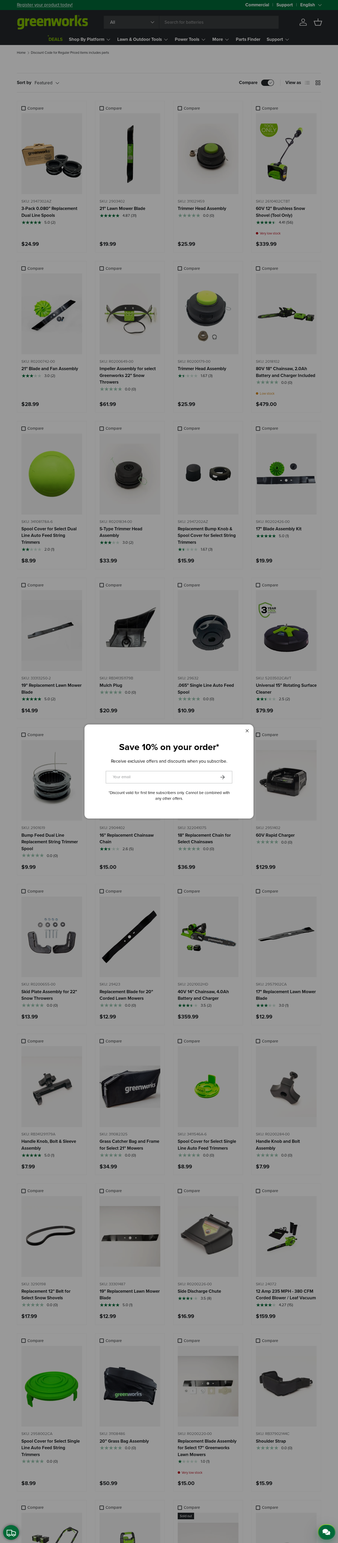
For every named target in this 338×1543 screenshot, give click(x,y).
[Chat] (326, 1532)
